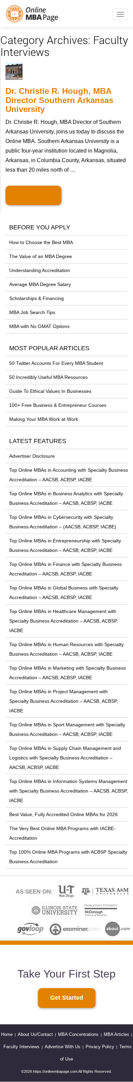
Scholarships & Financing (36, 298)
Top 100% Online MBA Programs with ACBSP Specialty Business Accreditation (68, 856)
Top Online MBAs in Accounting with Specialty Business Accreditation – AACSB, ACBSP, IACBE (68, 474)
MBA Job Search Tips (32, 312)
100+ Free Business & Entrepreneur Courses (57, 405)
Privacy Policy (100, 1046)
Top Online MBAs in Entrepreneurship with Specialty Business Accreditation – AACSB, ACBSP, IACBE (65, 545)
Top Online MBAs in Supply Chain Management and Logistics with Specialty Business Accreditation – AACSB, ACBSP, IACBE (65, 757)
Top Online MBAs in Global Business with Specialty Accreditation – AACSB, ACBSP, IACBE (63, 592)
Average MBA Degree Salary (40, 284)
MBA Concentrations (78, 1034)
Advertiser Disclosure (32, 456)
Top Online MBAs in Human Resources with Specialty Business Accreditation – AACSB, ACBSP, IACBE (66, 649)
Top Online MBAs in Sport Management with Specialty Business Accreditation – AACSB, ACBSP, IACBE (67, 729)
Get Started (66, 997)
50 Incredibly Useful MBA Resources (48, 377)
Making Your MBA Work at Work (43, 419)
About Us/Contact (35, 1034)
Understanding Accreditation (39, 270)
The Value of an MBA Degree (40, 256)
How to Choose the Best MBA (41, 242)
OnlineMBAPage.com (32, 13)
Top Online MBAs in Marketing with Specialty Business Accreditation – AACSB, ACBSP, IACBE (67, 672)
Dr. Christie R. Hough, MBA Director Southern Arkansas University (59, 100)
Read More (33, 195)
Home (7, 1034)
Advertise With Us (62, 1046)
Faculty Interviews (21, 1046)
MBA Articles (116, 1034)
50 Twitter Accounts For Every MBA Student (56, 363)
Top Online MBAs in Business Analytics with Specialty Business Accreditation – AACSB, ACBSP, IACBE (66, 498)
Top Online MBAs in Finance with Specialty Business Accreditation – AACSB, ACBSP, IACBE (65, 568)
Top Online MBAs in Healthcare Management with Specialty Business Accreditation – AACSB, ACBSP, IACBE (63, 621)
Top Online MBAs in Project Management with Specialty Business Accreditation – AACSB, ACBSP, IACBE (63, 701)
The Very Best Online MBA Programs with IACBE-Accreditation (62, 833)
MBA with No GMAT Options (39, 326)
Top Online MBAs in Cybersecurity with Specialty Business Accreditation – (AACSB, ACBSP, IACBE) (62, 521)
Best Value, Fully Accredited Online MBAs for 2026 (63, 814)
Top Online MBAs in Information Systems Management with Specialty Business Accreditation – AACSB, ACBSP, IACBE (68, 791)
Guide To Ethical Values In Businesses (50, 391)
